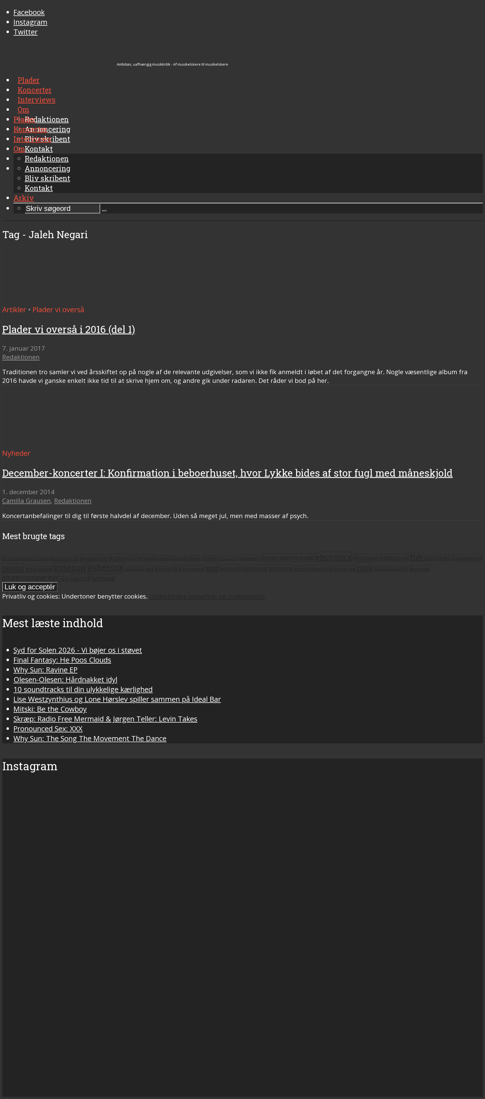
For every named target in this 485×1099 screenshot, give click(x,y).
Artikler (14, 309)
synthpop (103, 578)
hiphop (13, 568)
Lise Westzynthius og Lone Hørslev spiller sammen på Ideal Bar (117, 699)
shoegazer (419, 568)
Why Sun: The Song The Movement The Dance (89, 738)
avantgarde (179, 558)
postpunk (255, 568)
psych (299, 568)
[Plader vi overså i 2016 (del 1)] (54, 300)
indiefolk (45, 569)
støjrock (80, 577)
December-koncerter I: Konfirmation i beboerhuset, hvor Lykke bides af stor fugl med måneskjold (227, 472)
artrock (163, 558)
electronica (333, 557)
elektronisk (394, 557)
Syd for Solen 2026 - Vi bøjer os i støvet (77, 650)
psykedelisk (319, 568)
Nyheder (16, 453)
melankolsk (193, 568)
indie (31, 568)
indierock (105, 567)
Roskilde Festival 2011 (391, 569)
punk (340, 568)
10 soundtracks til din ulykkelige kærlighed (83, 689)
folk (417, 557)
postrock (280, 568)
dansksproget (227, 558)
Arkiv (23, 198)
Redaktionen (47, 158)
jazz (149, 568)
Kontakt (39, 188)
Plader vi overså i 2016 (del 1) (68, 329)
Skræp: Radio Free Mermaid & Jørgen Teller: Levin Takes (105, 719)
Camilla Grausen (26, 500)
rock (364, 567)
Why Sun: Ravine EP (45, 670)
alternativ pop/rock (63, 558)
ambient (119, 557)
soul (64, 578)
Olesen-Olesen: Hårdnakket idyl (65, 679)
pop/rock (230, 568)
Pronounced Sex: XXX (48, 729)
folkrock (447, 558)
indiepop (70, 567)
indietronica (134, 569)
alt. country (11, 558)
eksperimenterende (288, 557)
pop (212, 567)
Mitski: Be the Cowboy (50, 709)
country (208, 558)
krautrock (163, 569)
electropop (365, 557)
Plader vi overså (58, 309)
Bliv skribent (47, 178)
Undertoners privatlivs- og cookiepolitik (207, 596)
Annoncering (47, 168)
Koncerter (30, 129)
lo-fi (177, 568)
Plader (24, 119)
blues (195, 558)
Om (19, 148)
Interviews (32, 139)
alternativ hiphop (34, 558)
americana (143, 558)
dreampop (250, 558)
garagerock (469, 558)
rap (351, 568)
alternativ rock (93, 558)
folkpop (431, 558)
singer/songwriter (31, 577)
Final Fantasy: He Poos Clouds (62, 660)
